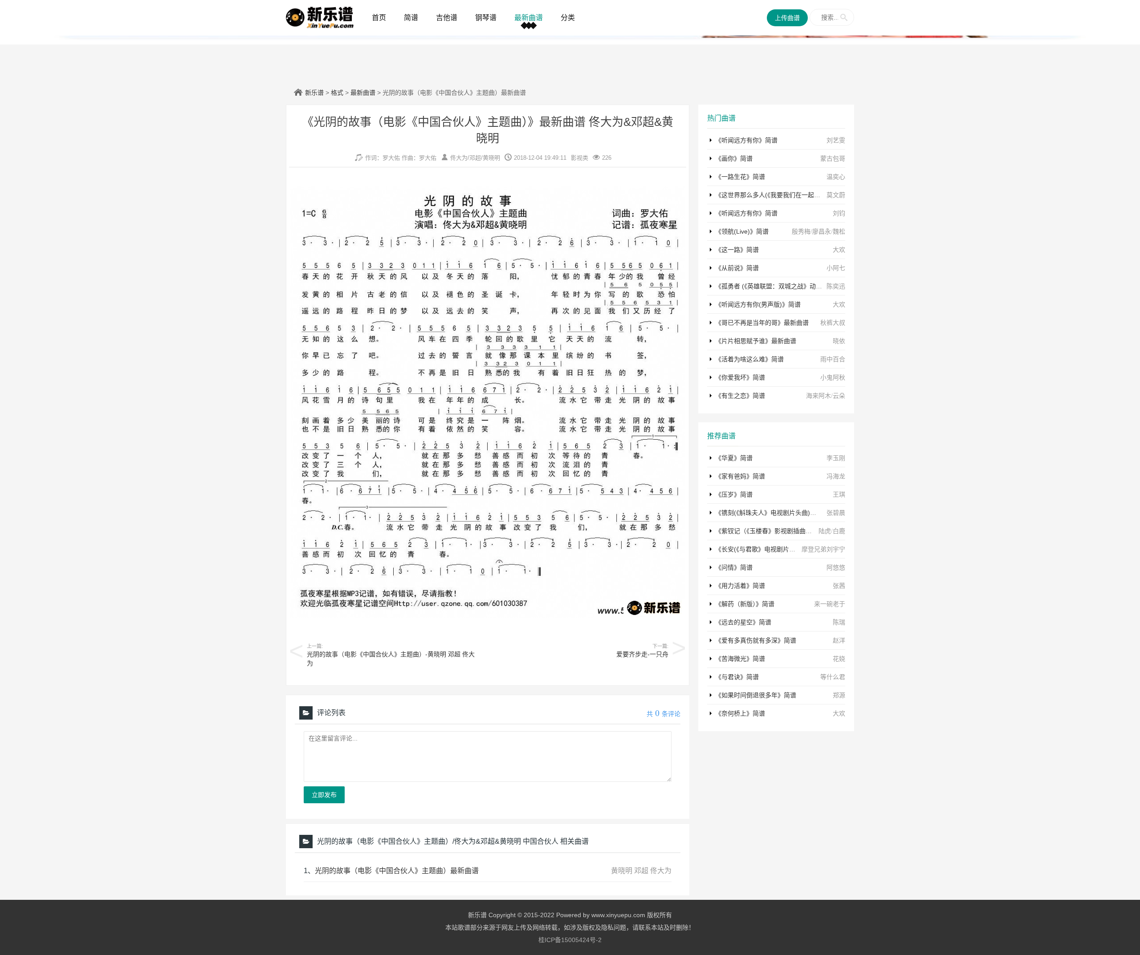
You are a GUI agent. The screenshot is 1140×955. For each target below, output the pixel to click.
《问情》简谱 (734, 567)
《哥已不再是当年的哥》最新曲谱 (762, 322)
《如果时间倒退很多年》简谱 (755, 695)
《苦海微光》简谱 (740, 658)
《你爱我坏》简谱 (740, 377)
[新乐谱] (320, 16)
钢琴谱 (486, 17)
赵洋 (839, 640)
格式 (337, 92)
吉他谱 (446, 17)
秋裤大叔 (832, 322)
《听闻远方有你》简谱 (746, 140)
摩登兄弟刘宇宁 (823, 549)
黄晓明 (491, 157)
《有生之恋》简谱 (740, 395)
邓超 (475, 157)
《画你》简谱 (734, 158)
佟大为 (459, 157)
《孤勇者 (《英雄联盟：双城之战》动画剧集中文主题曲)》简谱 (801, 286)
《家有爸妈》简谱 (740, 476)
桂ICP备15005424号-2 (570, 939)
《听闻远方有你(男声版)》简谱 (758, 304)
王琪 (839, 494)
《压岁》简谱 (734, 494)
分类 (568, 17)
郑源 (839, 695)
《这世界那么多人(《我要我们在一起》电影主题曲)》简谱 (793, 194)
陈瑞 (839, 622)
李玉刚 (835, 457)
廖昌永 (821, 231)
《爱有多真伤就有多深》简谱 (755, 640)
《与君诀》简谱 (737, 676)
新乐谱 (314, 92)
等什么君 (832, 676)
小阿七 (835, 267)
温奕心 (835, 176)
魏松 (839, 231)
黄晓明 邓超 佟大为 (641, 870)
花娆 (839, 658)
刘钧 (839, 213)
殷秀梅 (801, 231)
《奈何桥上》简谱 (740, 713)
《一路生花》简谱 (740, 176)
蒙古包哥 (832, 158)
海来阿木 (818, 395)
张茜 (839, 585)
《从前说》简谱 (737, 267)
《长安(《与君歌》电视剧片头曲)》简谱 (768, 549)
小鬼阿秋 (832, 377)
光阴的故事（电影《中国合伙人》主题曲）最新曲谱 (397, 870)
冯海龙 (835, 476)
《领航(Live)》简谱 (742, 231)
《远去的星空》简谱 (743, 622)
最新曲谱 (528, 17)
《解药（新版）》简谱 (744, 603)
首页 (379, 17)
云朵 (839, 395)
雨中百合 (832, 359)
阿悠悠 (835, 567)
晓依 (839, 340)
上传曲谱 (787, 17)
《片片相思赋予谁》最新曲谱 (755, 340)
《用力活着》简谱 (740, 585)
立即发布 (324, 794)
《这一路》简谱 (737, 249)
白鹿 (839, 530)
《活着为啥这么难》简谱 (749, 359)
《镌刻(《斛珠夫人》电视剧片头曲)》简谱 (772, 512)
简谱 (411, 17)
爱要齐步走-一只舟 (642, 654)
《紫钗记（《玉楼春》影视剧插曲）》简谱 (771, 530)
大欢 (839, 249)
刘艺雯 (835, 140)
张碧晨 (835, 512)
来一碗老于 (829, 603)
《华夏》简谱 (734, 457)
